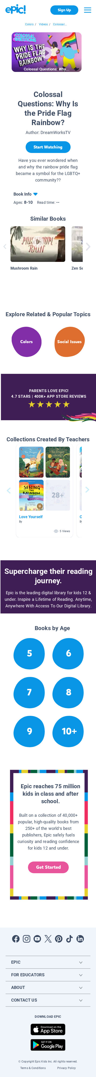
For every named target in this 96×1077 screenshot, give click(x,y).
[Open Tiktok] (69, 939)
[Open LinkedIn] (80, 939)
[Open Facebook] (16, 939)
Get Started (48, 867)
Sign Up (64, 9)
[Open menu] (87, 10)
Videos (43, 24)
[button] (44, 491)
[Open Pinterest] (58, 939)
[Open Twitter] (48, 939)
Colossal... (60, 24)
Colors (29, 24)
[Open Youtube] (37, 939)
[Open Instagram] (26, 939)
